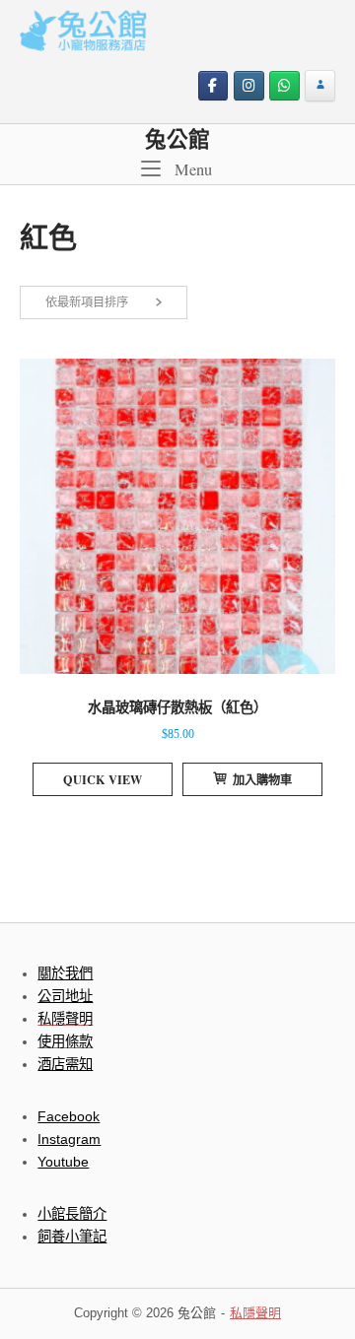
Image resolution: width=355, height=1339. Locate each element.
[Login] (320, 86)
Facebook (68, 1116)
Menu (191, 169)
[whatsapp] (284, 86)
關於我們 (65, 973)
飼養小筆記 (71, 1236)
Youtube (63, 1162)
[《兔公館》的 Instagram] (249, 86)
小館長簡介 (71, 1214)
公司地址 (65, 996)
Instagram (69, 1139)
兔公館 (177, 138)
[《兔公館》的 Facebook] (213, 86)
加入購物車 (262, 779)
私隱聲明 (255, 1313)
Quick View (102, 779)
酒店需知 (65, 1064)
